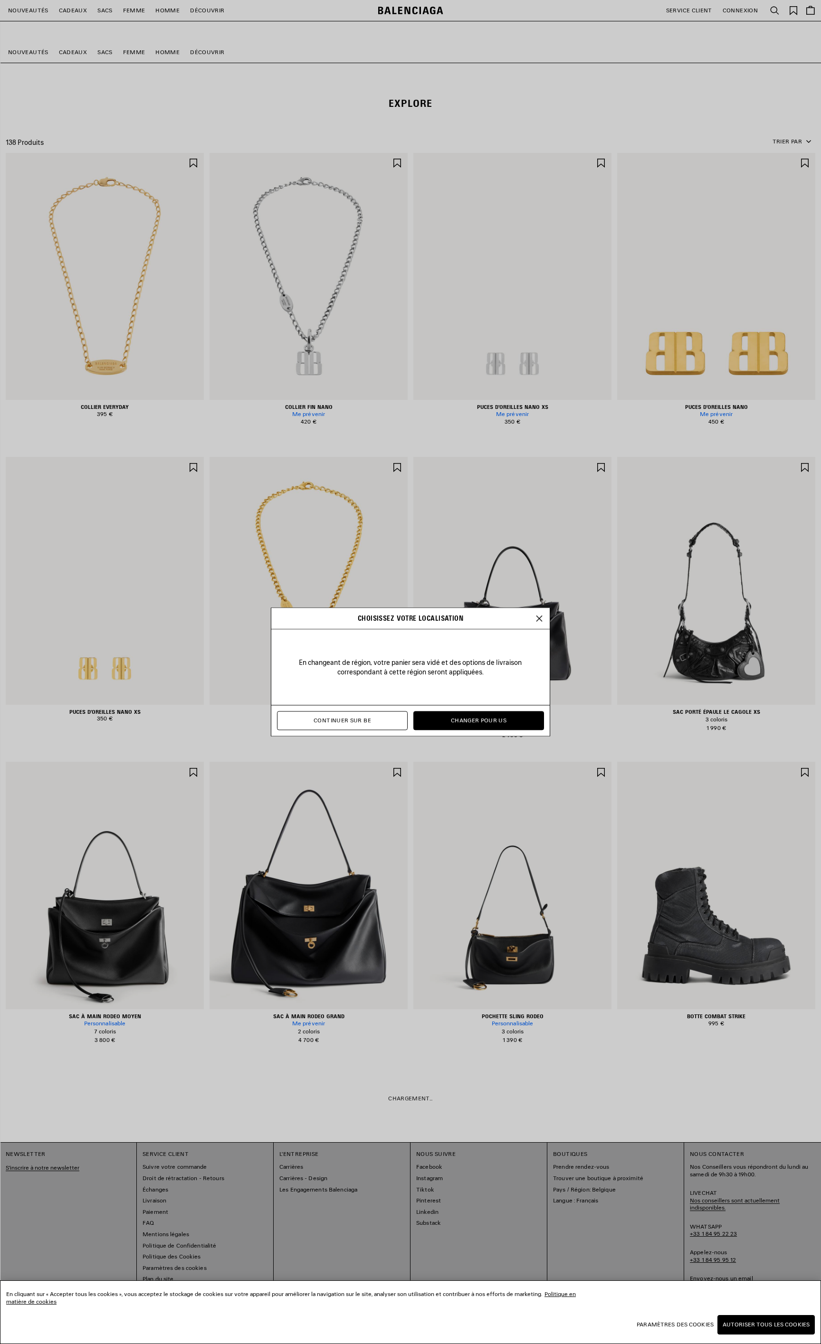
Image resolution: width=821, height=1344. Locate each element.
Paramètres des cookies (675, 1324)
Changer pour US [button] (478, 720)
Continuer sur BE (342, 720)
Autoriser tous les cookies (766, 1324)
